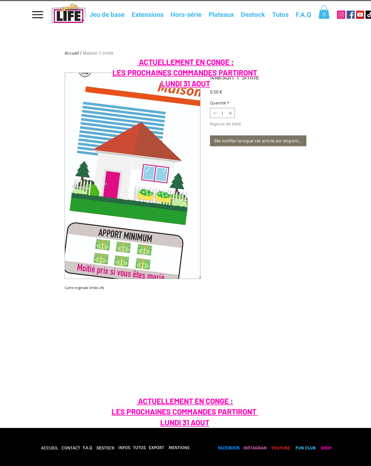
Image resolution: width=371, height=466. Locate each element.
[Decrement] (214, 113)
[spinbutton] (222, 113)
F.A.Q (87, 448)
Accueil (72, 53)
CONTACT (71, 448)
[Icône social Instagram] (341, 15)
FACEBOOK (229, 448)
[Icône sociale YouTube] (360, 15)
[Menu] (37, 14)
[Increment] (230, 113)
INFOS (124, 448)
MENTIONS (179, 448)
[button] (324, 12)
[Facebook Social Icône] (351, 15)
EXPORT (156, 448)
